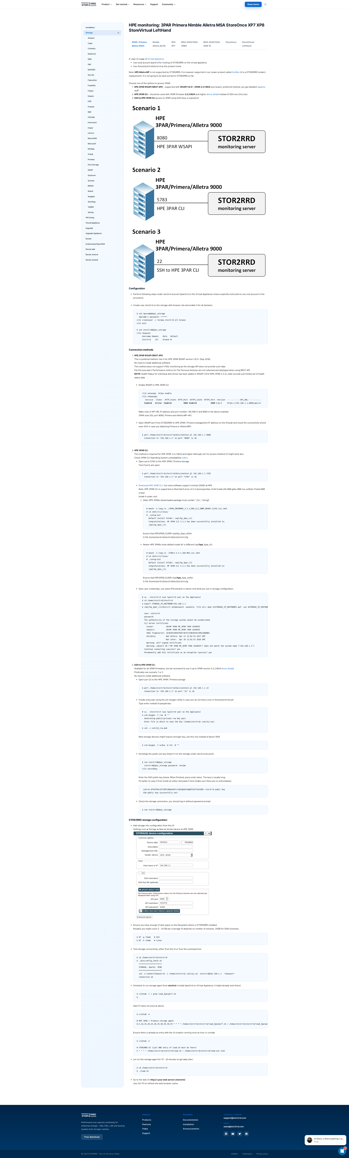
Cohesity (91, 48)
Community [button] (167, 4)
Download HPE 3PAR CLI (151, 485)
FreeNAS (91, 85)
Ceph (90, 43)
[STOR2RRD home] (89, 4)
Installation (90, 27)
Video (145, 1128)
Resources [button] (138, 4)
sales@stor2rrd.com (234, 1126)
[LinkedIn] (226, 1133)
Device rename (92, 260)
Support (154, 4)
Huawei (91, 107)
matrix (185, 457)
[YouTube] (232, 1133)
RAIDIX (91, 186)
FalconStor (92, 80)
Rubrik (90, 191)
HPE (89, 101)
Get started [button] (121, 4)
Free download (91, 1137)
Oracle (90, 154)
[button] (325, 1140)
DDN (90, 59)
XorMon (236, 72)
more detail (212, 94)
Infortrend (92, 122)
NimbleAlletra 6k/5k (159, 44)
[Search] (265, 4)
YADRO (91, 207)
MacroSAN (92, 138)
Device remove (92, 254)
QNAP (90, 170)
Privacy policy (262, 1154)
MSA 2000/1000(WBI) (189, 44)
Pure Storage (93, 165)
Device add (90, 249)
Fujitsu (91, 91)
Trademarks (247, 1154)
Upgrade (89, 228)
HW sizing (90, 217)
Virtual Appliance (93, 223)
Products (146, 1120)
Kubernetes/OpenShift (95, 244)
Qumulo (91, 181)
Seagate (91, 196)
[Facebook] (246, 1133)
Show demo (253, 4)
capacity (261, 87)
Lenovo (91, 133)
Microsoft (92, 144)
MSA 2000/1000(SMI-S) (211, 44)
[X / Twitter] (239, 1133)
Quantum (92, 175)
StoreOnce (231, 42)
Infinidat (91, 117)
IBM (89, 112)
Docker (89, 239)
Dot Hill (91, 75)
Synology (92, 202)
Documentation (190, 1120)
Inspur (90, 128)
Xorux (111, 1154)
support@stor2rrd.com (235, 1118)
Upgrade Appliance (94, 233)
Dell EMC (91, 70)
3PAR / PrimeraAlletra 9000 (139, 44)
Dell (89, 64)
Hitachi (91, 96)
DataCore (92, 54)
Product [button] (106, 4)
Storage (89, 33)
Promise (91, 159)
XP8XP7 (173, 44)
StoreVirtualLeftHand (248, 44)
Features (146, 1124)
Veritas (91, 212)
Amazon (91, 38)
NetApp (91, 149)
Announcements (191, 1128)
